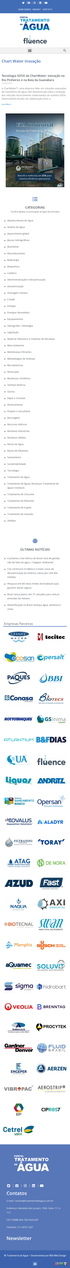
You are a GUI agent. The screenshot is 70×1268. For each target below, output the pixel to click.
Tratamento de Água (17, 1255)
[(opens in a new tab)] (35, 39)
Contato (47, 9)
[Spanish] (65, 1263)
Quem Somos (24, 9)
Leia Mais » (7, 104)
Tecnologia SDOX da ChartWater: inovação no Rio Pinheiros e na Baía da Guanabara (33, 78)
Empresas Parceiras (18, 624)
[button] (2, 40)
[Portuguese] (61, 1263)
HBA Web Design (57, 1255)
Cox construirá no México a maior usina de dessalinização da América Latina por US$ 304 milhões (32, 573)
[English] (57, 1263)
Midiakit (37, 9)
